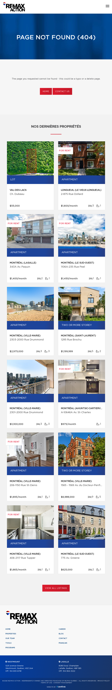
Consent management (62, 682)
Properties (10, 634)
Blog (61, 634)
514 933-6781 (15, 671)
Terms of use (46, 682)
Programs (10, 647)
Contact (63, 638)
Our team (10, 638)
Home (46, 91)
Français (63, 643)
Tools (8, 643)
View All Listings (56, 588)
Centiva (61, 687)
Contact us (62, 91)
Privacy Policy (104, 681)
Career (62, 629)
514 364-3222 (69, 671)
